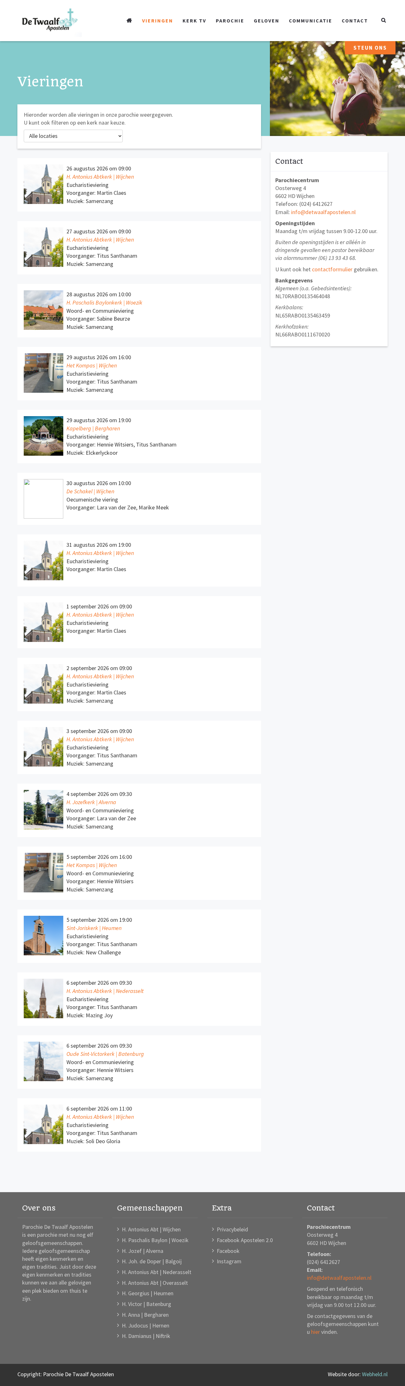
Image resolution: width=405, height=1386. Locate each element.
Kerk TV (194, 20)
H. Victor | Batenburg (146, 1304)
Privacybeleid (232, 1229)
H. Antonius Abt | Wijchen (151, 1229)
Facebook (228, 1250)
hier (315, 1331)
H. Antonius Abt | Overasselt (155, 1282)
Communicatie (310, 20)
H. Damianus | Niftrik (146, 1336)
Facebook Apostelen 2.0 (245, 1240)
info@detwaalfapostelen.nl (323, 212)
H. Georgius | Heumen (147, 1293)
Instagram (229, 1261)
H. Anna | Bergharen (145, 1314)
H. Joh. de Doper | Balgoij (152, 1261)
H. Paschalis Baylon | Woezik (155, 1240)
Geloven (266, 20)
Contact (355, 20)
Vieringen (157, 20)
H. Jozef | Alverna (142, 1250)
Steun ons (370, 47)
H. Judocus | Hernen (145, 1325)
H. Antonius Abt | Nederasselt (156, 1272)
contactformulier (332, 269)
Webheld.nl (375, 1374)
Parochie (230, 20)
